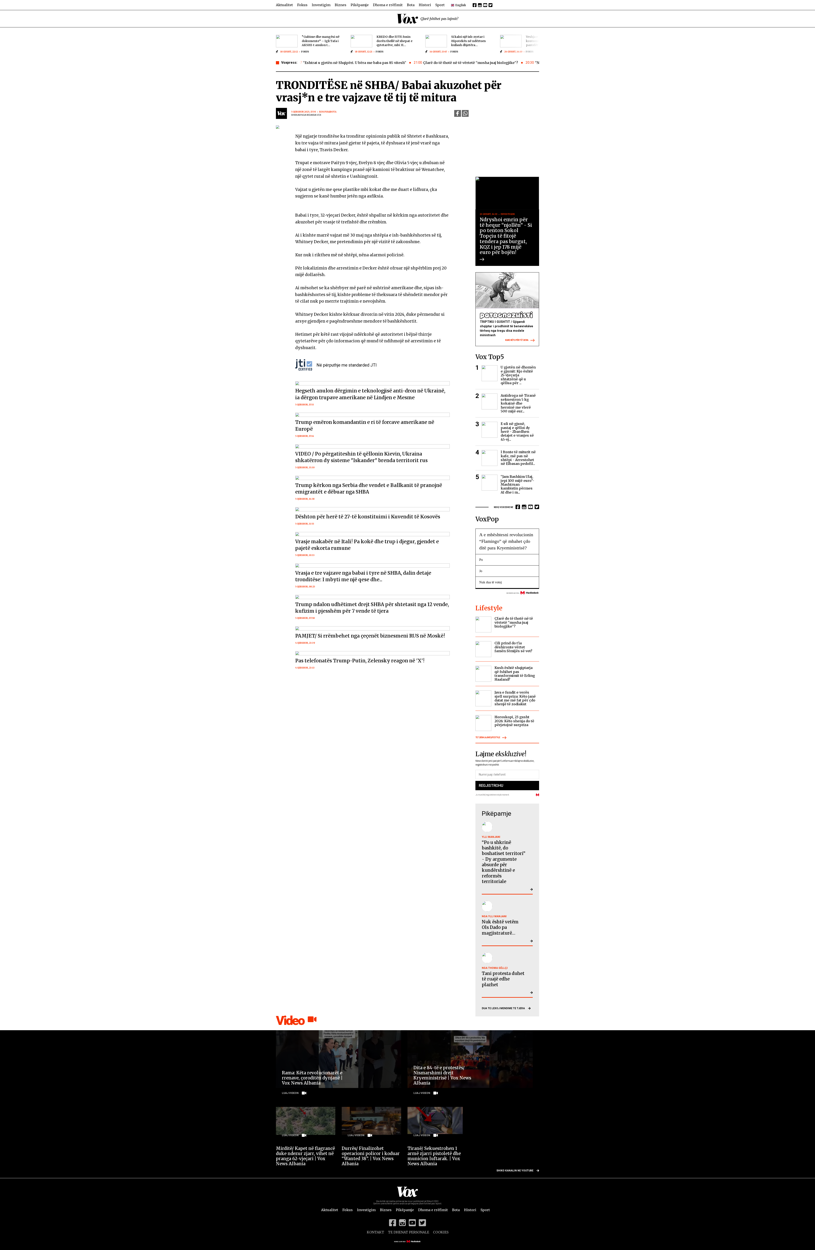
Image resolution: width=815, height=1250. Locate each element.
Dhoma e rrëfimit (388, 5)
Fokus (302, 5)
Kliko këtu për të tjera (516, 340)
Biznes (340, 5)
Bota (411, 5)
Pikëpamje (360, 5)
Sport (440, 5)
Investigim (321, 5)
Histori (425, 5)
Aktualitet (284, 5)
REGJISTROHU (491, 785)
